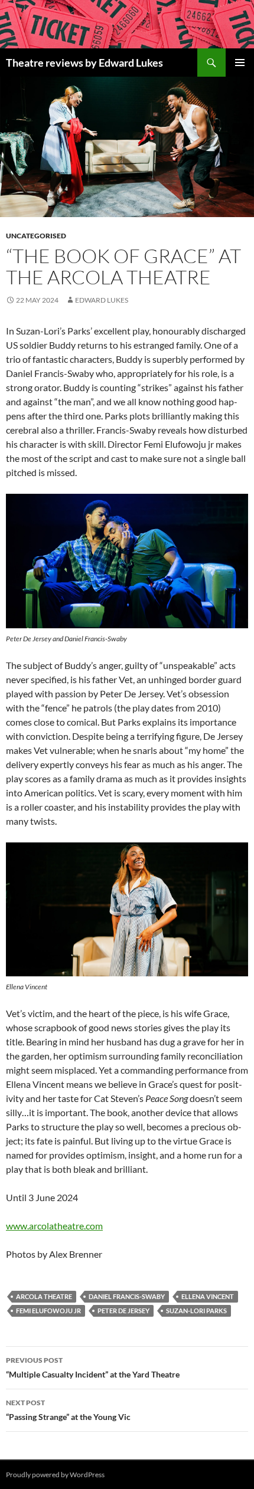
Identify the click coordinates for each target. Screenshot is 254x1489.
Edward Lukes (101, 300)
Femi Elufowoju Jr (48, 1310)
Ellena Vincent (207, 1296)
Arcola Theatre (44, 1296)
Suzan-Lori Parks (196, 1310)
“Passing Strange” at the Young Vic (68, 1410)
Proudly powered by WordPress (55, 1474)
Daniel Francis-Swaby (127, 1296)
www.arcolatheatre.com (54, 1225)
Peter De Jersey (123, 1310)
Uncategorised (36, 235)
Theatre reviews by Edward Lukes (84, 62)
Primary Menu (240, 62)
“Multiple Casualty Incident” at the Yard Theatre (93, 1367)
